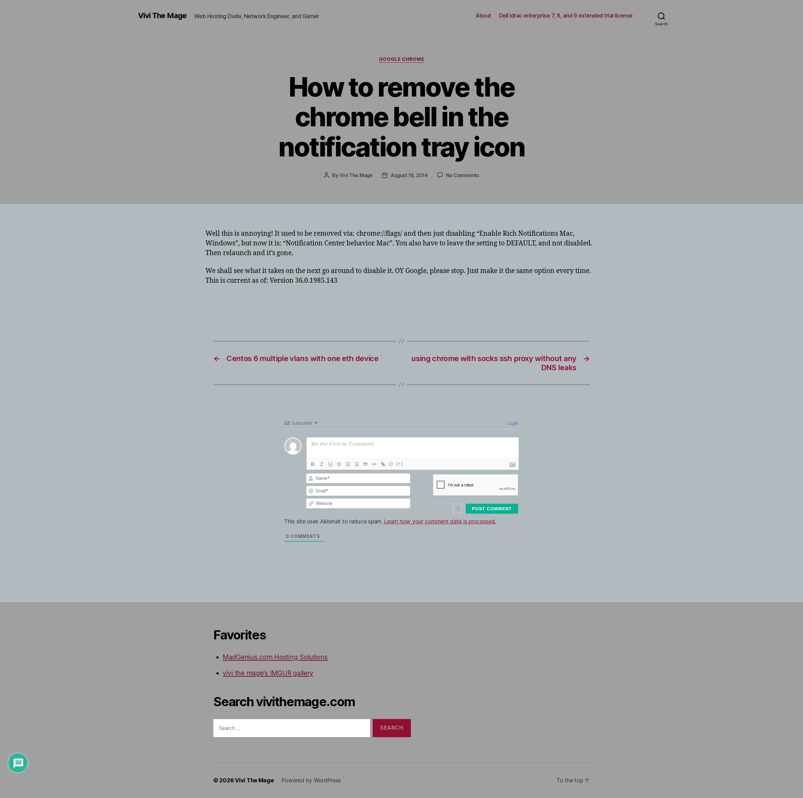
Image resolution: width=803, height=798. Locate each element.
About (483, 15)
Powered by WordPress (311, 780)
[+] (399, 463)
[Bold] (312, 464)
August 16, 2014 (409, 175)
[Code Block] (374, 464)
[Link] (383, 464)
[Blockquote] (365, 464)
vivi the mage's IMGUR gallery (268, 673)
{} (391, 463)
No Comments (462, 175)
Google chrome (401, 59)
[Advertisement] (278, 303)
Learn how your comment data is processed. (440, 521)
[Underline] (330, 464)
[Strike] (339, 464)
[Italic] (321, 464)
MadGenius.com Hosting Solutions (275, 657)
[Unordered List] (356, 464)
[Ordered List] (347, 464)
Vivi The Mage (162, 15)
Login (512, 423)
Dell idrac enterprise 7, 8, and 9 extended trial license (566, 15)
